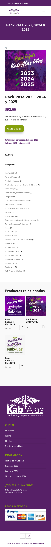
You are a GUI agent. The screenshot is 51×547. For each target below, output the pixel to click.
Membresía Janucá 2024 (15, 476)
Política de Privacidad (14, 461)
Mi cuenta (9, 430)
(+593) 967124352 (21, 3)
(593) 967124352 (19, 490)
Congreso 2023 (11, 466)
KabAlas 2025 (24, 143)
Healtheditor (38, 543)
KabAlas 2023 (32, 140)
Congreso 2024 (11, 471)
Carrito (8, 436)
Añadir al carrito (14, 129)
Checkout (9, 441)
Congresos (20, 140)
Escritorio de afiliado (14, 446)
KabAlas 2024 (11, 143)
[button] (6, 48)
